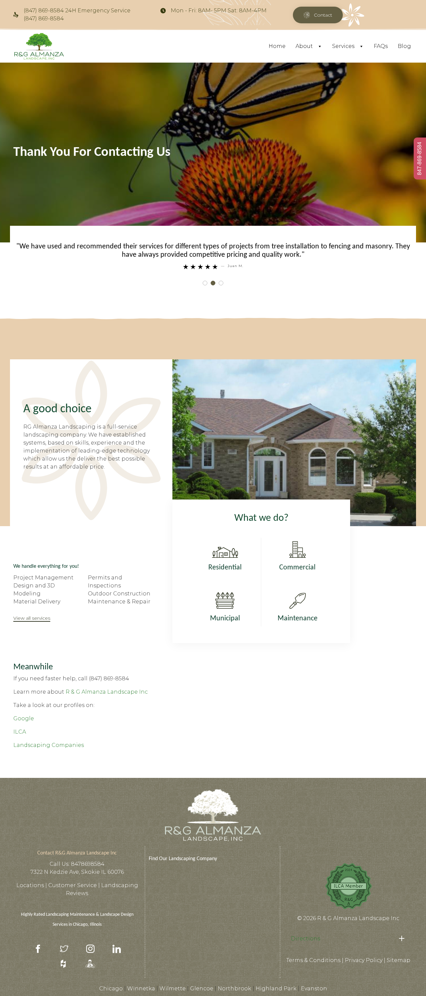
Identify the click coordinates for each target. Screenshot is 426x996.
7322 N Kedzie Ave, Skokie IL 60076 (77, 872)
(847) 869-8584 (109, 678)
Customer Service (73, 885)
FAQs (381, 46)
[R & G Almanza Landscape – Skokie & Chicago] (39, 46)
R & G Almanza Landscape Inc (107, 692)
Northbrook (234, 988)
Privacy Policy (363, 960)
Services (343, 46)
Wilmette (172, 988)
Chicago (111, 988)
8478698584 (88, 864)
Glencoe (201, 988)
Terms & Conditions (313, 960)
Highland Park (276, 988)
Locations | (32, 885)
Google (23, 718)
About (304, 46)
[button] (318, 15)
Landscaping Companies (48, 745)
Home (277, 46)
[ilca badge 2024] (348, 909)
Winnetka (141, 988)
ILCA (19, 732)
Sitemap (398, 960)
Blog (404, 46)
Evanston (314, 988)
